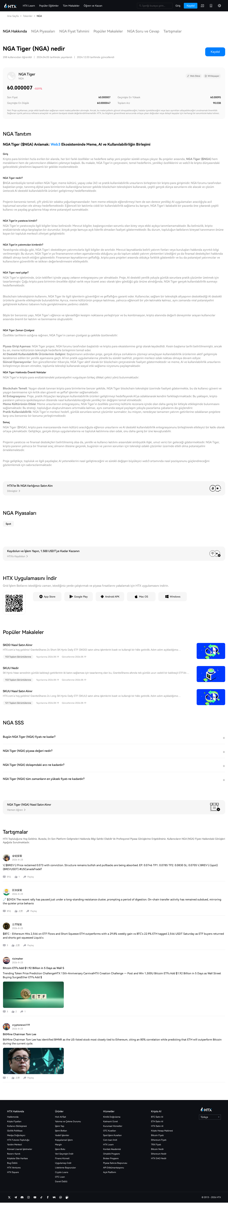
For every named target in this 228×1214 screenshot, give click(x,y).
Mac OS (143, 596)
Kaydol (215, 51)
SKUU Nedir (11, 668)
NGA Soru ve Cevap (143, 31)
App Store (49, 596)
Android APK (112, 596)
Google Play (81, 596)
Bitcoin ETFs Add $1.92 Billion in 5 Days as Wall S (33, 968)
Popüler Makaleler (108, 31)
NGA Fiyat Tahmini (74, 31)
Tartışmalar (173, 31)
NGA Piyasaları (43, 31)
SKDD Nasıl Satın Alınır (17, 645)
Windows (175, 596)
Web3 (55, 144)
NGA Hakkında (15, 31)
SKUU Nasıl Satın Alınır (17, 691)
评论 (9, 877)
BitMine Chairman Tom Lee (19, 1034)
